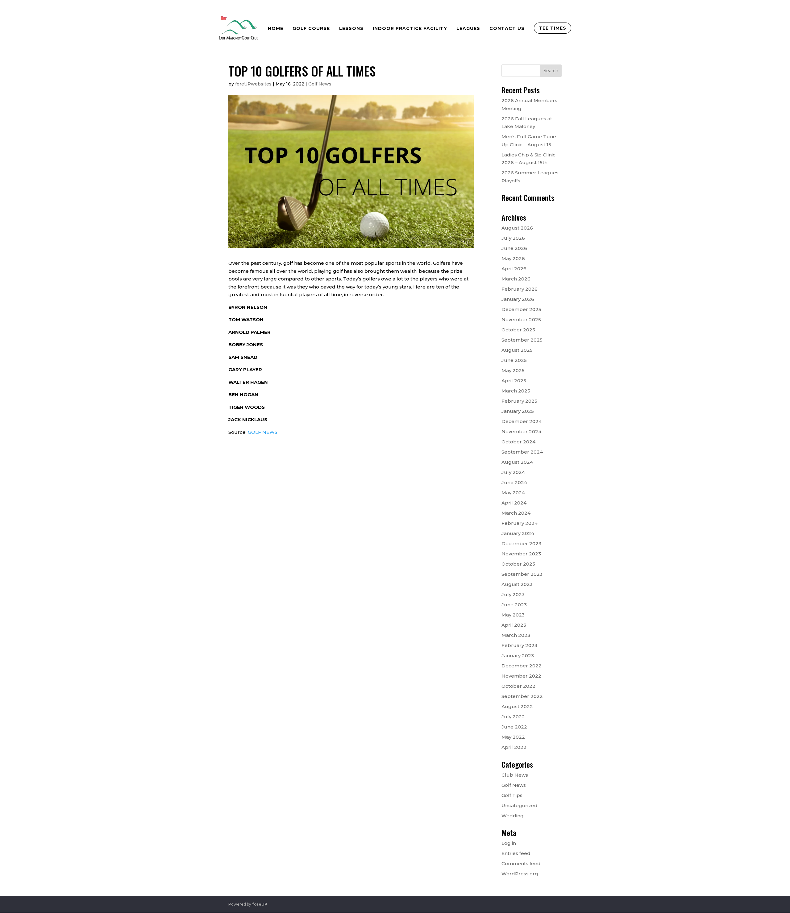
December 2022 (521, 666)
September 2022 (522, 696)
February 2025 (519, 401)
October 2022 (518, 686)
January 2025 (517, 411)
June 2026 (514, 248)
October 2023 (518, 564)
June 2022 (514, 727)
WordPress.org (519, 874)
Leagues (468, 28)
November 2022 (521, 676)
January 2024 (517, 533)
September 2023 (522, 574)
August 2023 (517, 584)
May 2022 (513, 737)
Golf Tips (511, 795)
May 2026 (513, 258)
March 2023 (515, 635)
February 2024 (519, 523)
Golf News (319, 84)
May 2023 (513, 615)
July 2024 (513, 472)
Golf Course (311, 28)
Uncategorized (519, 805)
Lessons (351, 28)
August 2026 (517, 228)
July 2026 (513, 238)
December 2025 (521, 309)
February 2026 (519, 289)
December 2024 (521, 421)
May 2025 (513, 370)
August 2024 (517, 462)
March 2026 (515, 279)
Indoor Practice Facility (410, 28)
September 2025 (522, 340)
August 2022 (517, 706)
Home (275, 28)
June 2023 (514, 605)
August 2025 (517, 350)
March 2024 (515, 513)
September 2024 (522, 452)
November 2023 (521, 554)
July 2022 (513, 717)
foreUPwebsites (253, 84)
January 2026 (517, 299)
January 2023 (517, 655)
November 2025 (521, 319)
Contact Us (507, 28)
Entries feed (515, 853)
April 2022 (513, 747)
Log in (508, 843)
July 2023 (513, 594)
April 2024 (513, 503)
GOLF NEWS (262, 432)
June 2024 (514, 482)
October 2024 (518, 442)
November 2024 (521, 431)
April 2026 (513, 269)
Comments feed (521, 863)
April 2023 (513, 625)
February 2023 (519, 645)
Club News (514, 775)
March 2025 (515, 391)
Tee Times (552, 28)
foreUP (259, 904)
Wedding (512, 816)
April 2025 (513, 381)
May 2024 (513, 493)
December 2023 (521, 543)
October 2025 (518, 330)
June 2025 (514, 360)
